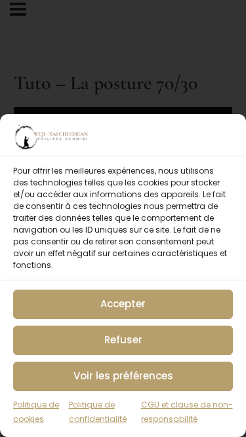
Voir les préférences (123, 376)
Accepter (123, 304)
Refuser (123, 340)
